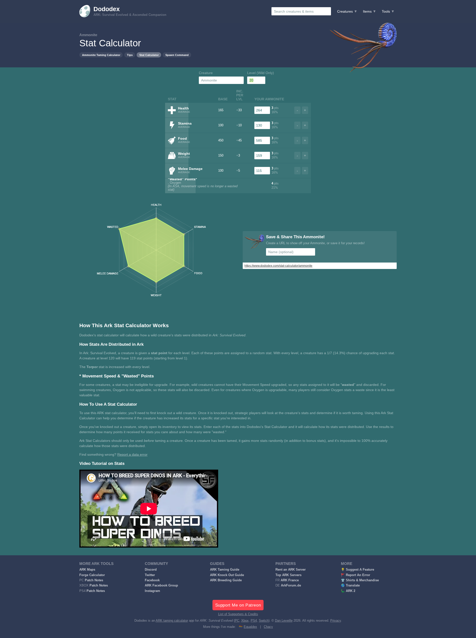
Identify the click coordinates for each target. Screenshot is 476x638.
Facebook (152, 580)
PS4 (254, 620)
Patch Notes (94, 580)
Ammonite (88, 35)
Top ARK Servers (288, 575)
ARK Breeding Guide (226, 580)
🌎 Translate (350, 585)
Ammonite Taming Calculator (101, 54)
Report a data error (132, 454)
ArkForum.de (291, 585)
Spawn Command (177, 54)
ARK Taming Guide (224, 569)
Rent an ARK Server (290, 569)
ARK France (290, 580)
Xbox (245, 620)
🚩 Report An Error (355, 575)
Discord (151, 569)
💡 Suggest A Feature (357, 569)
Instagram (152, 591)
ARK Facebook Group (161, 585)
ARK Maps (87, 569)
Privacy (335, 620)
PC (237, 620)
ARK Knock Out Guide (227, 575)
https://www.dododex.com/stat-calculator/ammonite (278, 265)
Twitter (150, 575)
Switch (263, 620)
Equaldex (250, 627)
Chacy (268, 627)
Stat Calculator (149, 54)
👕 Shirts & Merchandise (360, 580)
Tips (130, 54)
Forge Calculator (92, 575)
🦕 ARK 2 (348, 591)
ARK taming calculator (172, 620)
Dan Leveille (284, 620)
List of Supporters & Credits (238, 614)
